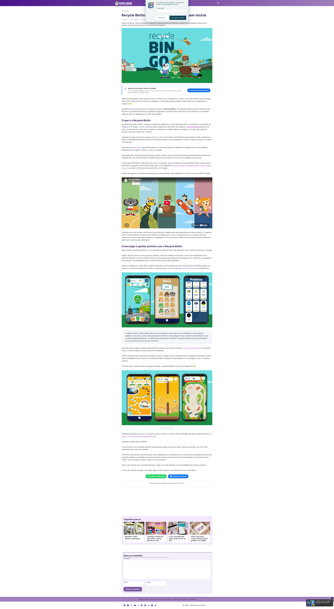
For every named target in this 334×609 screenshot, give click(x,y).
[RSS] (145, 605)
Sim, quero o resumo (177, 17)
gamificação (137, 147)
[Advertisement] (167, 501)
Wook (194, 268)
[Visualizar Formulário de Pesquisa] (217, 3)
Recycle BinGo (193, 127)
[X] (131, 605)
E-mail (149, 582)
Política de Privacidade (157, 599)
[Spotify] (152, 605)
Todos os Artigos (143, 599)
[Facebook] (124, 605)
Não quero (161, 17)
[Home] (122, 11)
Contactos (175, 599)
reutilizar (151, 150)
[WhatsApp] (148, 605)
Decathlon (185, 268)
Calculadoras (191, 599)
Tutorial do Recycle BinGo (192, 348)
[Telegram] (138, 605)
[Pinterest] (142, 605)
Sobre (168, 599)
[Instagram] (128, 605)
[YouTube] (135, 605)
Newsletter (182, 599)
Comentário (127, 558)
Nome (126, 582)
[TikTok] (155, 605)
